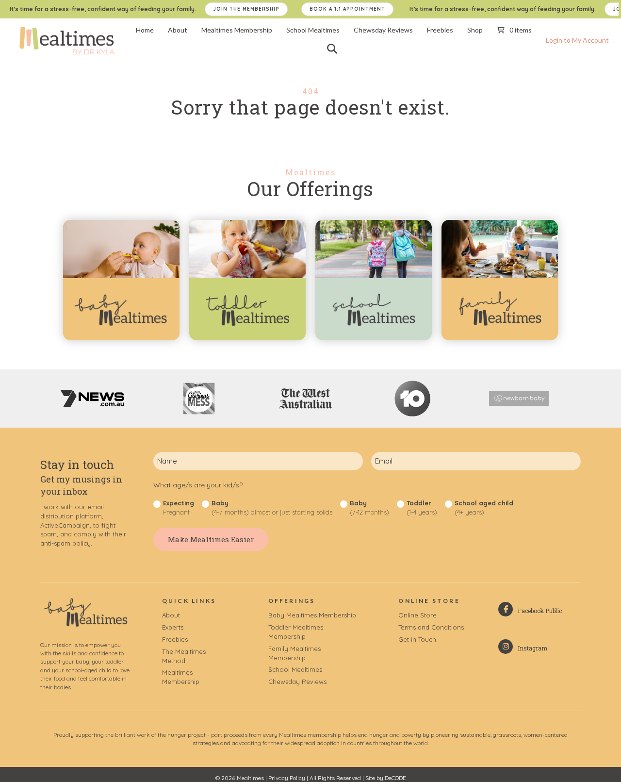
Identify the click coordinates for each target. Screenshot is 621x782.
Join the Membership (246, 9)
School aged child (484, 507)
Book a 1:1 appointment (347, 9)
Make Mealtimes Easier (211, 539)
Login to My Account (577, 40)
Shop (475, 30)
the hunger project (182, 734)
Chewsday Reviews (383, 30)
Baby (272, 507)
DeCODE (395, 778)
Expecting (178, 507)
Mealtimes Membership (236, 30)
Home (145, 30)
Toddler (422, 507)
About (177, 30)
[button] (334, 48)
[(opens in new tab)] (373, 308)
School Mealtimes (313, 30)
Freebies (440, 30)
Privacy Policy (286, 778)
